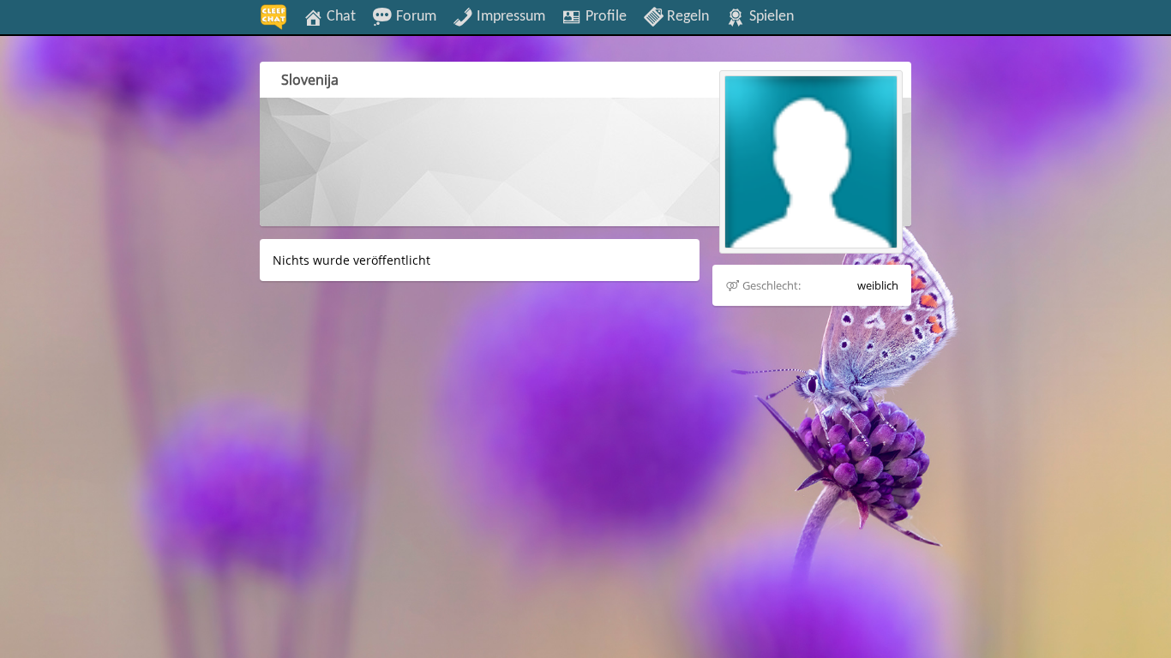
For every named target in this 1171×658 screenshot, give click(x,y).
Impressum (509, 16)
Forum (414, 16)
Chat (339, 16)
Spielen (770, 16)
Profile (604, 16)
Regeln (686, 16)
